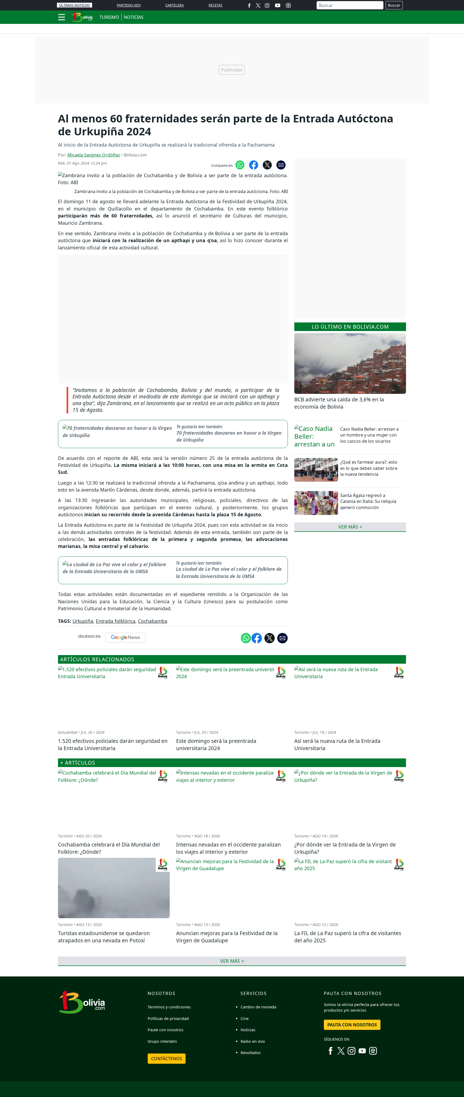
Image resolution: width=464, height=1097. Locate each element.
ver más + (350, 527)
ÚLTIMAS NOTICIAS (74, 5)
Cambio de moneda (258, 1006)
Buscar (394, 5)
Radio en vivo (253, 1041)
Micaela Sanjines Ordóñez (93, 155)
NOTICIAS (133, 17)
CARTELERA (174, 5)
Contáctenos (166, 1059)
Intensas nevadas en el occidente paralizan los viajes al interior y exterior (228, 848)
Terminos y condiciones (169, 1006)
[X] (258, 5)
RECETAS (215, 5)
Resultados (251, 1052)
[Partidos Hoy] (288, 5)
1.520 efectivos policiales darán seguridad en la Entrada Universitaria (113, 744)
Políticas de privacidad (168, 1018)
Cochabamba (152, 621)
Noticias (248, 1029)
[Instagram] (267, 5)
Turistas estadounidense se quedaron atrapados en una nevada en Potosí (104, 936)
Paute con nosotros (165, 1029)
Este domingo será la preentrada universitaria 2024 (216, 744)
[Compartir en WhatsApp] (240, 165)
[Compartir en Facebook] (253, 165)
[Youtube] (278, 5)
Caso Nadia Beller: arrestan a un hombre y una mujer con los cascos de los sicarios (369, 435)
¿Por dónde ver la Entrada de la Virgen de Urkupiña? (345, 848)
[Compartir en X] (267, 165)
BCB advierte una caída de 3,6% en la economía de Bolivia (339, 403)
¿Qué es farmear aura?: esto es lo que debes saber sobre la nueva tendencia (368, 468)
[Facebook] (249, 5)
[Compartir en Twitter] (269, 638)
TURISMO (109, 17)
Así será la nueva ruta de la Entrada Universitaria (337, 744)
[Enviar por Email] (281, 165)
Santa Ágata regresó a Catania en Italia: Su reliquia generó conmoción (368, 501)
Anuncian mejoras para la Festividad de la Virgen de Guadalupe (227, 936)
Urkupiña (83, 621)
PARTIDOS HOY (129, 5)
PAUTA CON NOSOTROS (352, 1025)
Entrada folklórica (115, 621)
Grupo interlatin (162, 1041)
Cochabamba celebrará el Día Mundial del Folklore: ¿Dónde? (109, 848)
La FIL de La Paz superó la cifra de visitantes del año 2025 (347, 936)
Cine (245, 1018)
